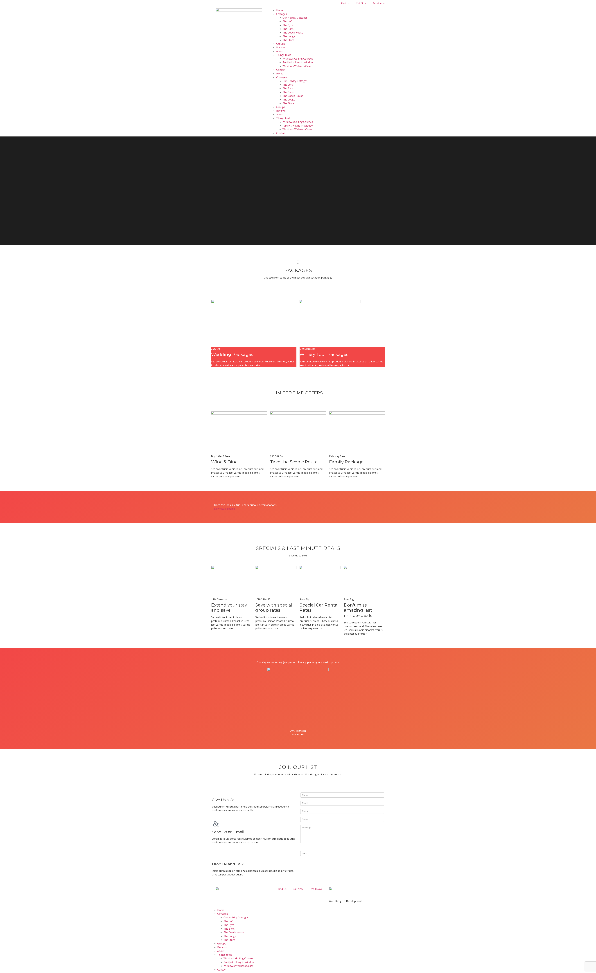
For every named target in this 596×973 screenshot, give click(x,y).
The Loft (287, 21)
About (279, 51)
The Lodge (288, 36)
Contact (280, 69)
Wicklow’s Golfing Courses (297, 58)
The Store (288, 40)
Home (279, 10)
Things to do (283, 55)
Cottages (281, 14)
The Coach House (292, 32)
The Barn (287, 29)
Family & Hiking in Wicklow (297, 62)
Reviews (281, 47)
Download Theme (224, 508)
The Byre (287, 25)
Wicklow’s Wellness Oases (297, 66)
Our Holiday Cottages (294, 17)
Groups (280, 43)
